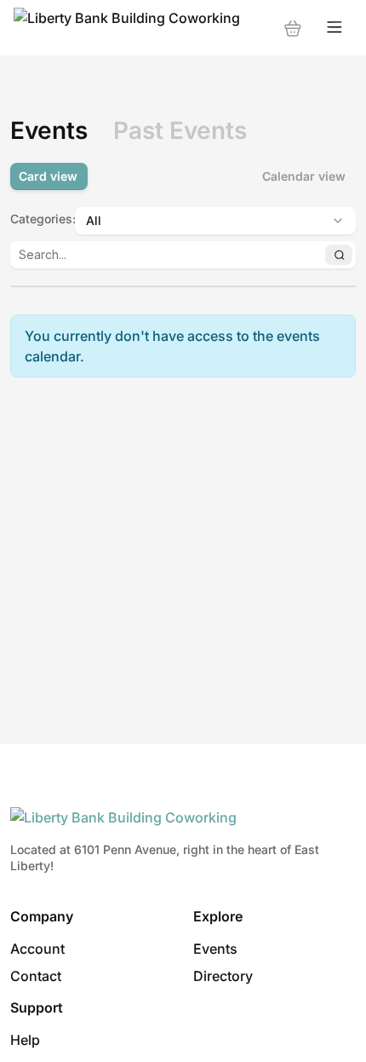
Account (37, 948)
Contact (35, 975)
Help (25, 1039)
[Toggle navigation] (334, 28)
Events (215, 948)
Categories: (37, 218)
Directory (223, 975)
